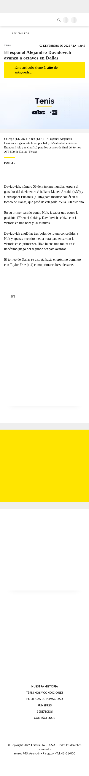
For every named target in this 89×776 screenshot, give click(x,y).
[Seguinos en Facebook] (38, 758)
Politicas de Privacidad (44, 699)
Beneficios (45, 712)
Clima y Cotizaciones (51, 19)
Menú (83, 20)
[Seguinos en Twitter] (42, 758)
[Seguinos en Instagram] (52, 758)
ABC (11, 19)
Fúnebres (45, 705)
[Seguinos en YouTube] (47, 758)
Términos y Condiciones (44, 693)
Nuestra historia (44, 686)
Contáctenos (44, 718)
